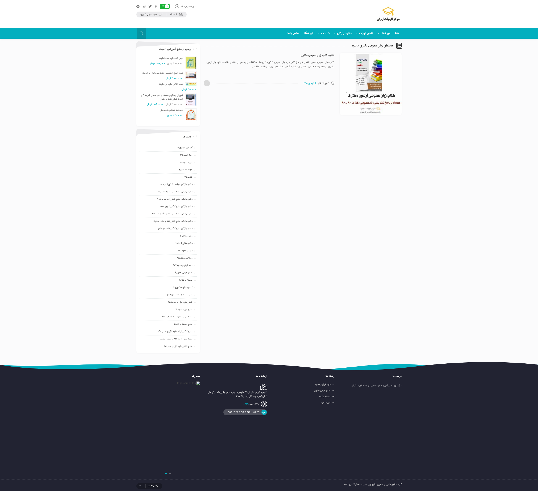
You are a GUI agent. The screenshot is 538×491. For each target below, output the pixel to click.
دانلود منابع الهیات (184, 243)
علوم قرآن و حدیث (183, 265)
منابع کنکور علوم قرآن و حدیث (178, 346)
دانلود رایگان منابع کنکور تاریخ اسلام (176, 207)
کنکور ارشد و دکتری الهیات (179, 295)
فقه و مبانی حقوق (184, 273)
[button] (170, 473)
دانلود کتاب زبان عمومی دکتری (317, 55)
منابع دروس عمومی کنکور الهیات (177, 317)
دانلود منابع (186, 236)
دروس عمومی (185, 251)
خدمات (188, 177)
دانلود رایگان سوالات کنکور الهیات (176, 184)
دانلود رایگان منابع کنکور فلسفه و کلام (175, 229)
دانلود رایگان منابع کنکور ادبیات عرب (175, 192)
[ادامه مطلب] (207, 83)
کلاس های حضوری (183, 287)
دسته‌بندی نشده (185, 258)
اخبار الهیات (186, 155)
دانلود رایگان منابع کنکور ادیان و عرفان (175, 199)
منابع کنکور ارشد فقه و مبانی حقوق (176, 339)
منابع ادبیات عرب (184, 309)
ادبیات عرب (186, 162)
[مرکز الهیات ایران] (388, 14)
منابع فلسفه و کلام (183, 324)
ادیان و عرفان (186, 170)
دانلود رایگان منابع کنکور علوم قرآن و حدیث (172, 214)
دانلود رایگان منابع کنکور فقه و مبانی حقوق (173, 221)
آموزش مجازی (185, 148)
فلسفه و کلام (186, 280)
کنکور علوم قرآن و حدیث (180, 302)
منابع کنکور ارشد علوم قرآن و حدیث (175, 332)
